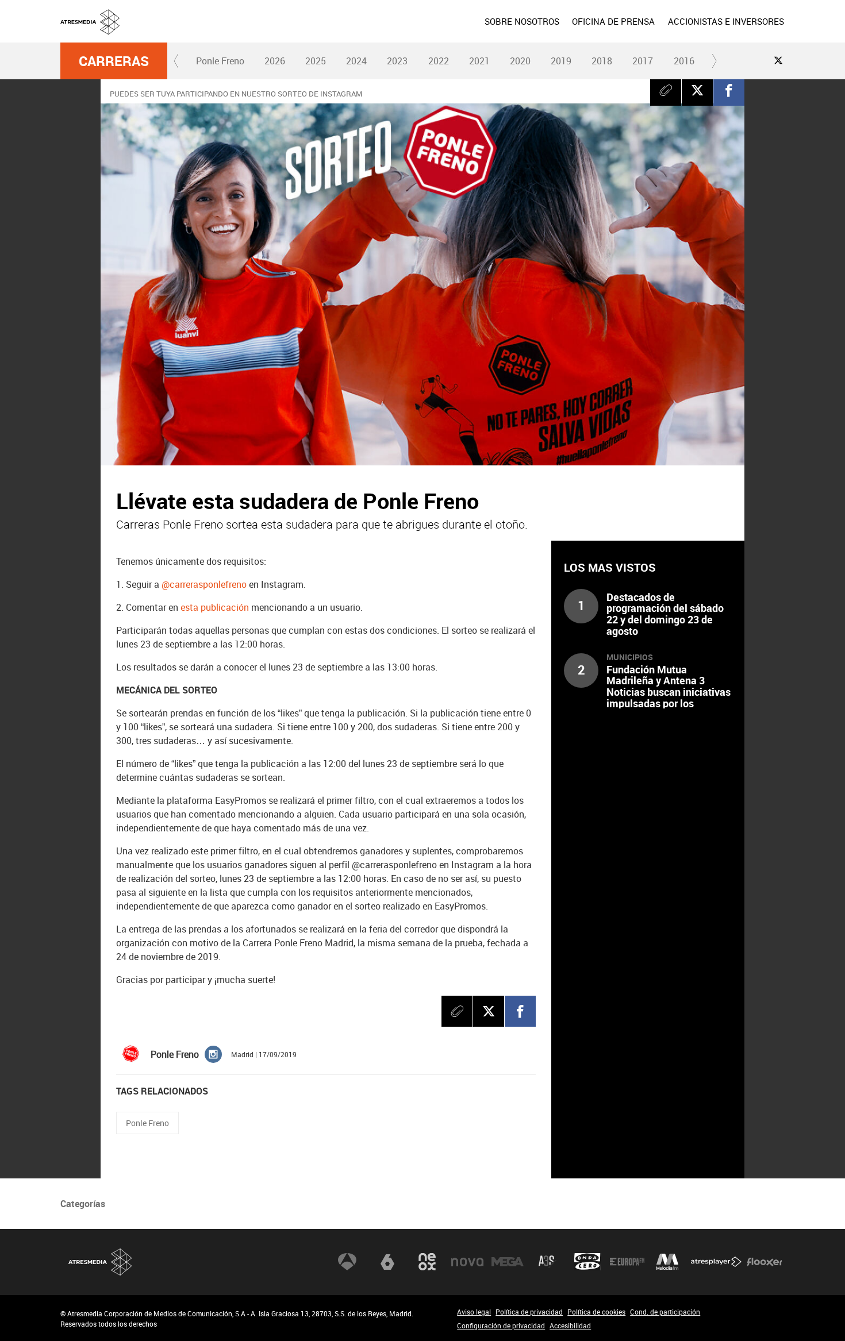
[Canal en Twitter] (778, 60)
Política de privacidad (529, 1311)
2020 (520, 61)
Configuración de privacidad (501, 1325)
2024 (356, 61)
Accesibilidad (570, 1325)
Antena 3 (347, 1261)
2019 (561, 61)
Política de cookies (596, 1311)
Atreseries (547, 1261)
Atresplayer (716, 1261)
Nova (467, 1261)
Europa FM (627, 1261)
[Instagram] (213, 1053)
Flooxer (764, 1261)
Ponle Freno (220, 61)
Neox (427, 1261)
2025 (315, 61)
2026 (274, 61)
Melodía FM (667, 1261)
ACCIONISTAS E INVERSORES (726, 21)
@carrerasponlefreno (204, 584)
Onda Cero (587, 1261)
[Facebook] (728, 90)
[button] (176, 61)
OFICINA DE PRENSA (613, 21)
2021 (479, 61)
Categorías (82, 1203)
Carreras (114, 61)
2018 (602, 61)
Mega (507, 1261)
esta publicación (214, 607)
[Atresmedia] (427, 30)
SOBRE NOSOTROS (522, 21)
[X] (697, 90)
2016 (684, 61)
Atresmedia (100, 1262)
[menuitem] (522, 21)
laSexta (387, 1261)
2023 (397, 61)
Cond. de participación (665, 1311)
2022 (438, 61)
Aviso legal (474, 1311)
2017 (642, 61)
